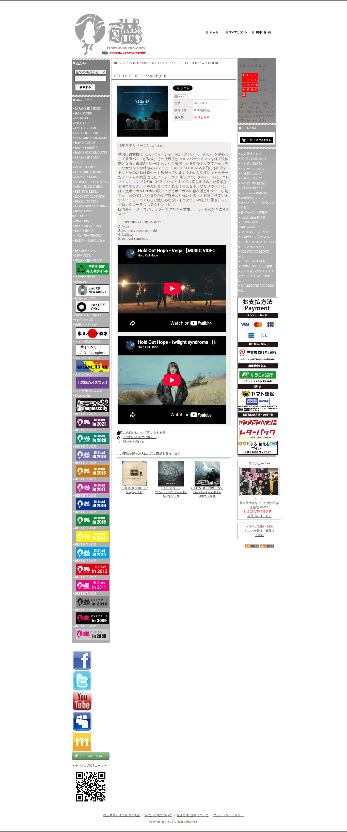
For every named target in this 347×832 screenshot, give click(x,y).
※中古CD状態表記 (253, 183)
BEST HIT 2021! (85, 414)
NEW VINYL (83, 255)
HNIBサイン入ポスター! (257, 237)
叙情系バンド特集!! (254, 212)
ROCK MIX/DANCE (88, 226)
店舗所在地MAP (252, 188)
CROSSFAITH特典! (253, 261)
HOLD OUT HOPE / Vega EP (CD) (197, 62)
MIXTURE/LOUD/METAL (92, 138)
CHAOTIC (82, 123)
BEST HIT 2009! (85, 610)
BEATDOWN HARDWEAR (82, 213)
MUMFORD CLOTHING (91, 206)
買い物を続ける (133, 441)
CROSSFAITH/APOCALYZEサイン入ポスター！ (257, 244)
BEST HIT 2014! (85, 528)
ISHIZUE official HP (253, 159)
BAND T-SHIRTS (86, 148)
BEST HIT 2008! (85, 626)
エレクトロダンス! (87, 358)
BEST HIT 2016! (85, 495)
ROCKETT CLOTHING (90, 196)
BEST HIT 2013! (85, 544)
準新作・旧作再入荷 (88, 260)
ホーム (118, 62)
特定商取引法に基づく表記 (121, 815)
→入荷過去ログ (251, 154)
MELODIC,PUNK (86, 133)
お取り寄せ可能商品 (88, 235)
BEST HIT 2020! (85, 430)
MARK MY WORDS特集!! (254, 278)
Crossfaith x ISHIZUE (254, 193)
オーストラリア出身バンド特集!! (256, 205)
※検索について (251, 173)
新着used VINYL (86, 298)
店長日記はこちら (259, 516)
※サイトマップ (251, 178)
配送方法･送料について (193, 815)
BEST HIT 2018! (85, 463)
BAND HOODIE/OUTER (91, 152)
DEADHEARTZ (85, 167)
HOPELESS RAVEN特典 (257, 266)
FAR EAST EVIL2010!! (256, 232)
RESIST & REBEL (86, 191)
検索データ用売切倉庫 (90, 240)
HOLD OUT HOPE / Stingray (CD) (134, 490)
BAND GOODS (85, 143)
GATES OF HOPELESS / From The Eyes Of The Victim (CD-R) (207, 492)
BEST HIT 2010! (85, 593)
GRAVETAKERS (86, 177)
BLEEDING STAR (87, 201)
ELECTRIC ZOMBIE (88, 172)
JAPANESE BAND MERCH (86, 160)
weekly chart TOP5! (253, 217)
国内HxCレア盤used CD (91, 315)
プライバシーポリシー (228, 815)
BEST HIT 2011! (85, 577)
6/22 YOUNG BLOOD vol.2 (254, 254)
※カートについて (253, 168)
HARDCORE (83, 113)
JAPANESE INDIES (88, 108)
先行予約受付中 (85, 277)
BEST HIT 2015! (85, 512)
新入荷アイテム (85, 251)
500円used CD (84, 320)
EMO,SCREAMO (86, 128)
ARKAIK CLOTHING (89, 187)
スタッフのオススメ (88, 374)
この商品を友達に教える (139, 437)
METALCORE (84, 118)
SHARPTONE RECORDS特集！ (256, 288)
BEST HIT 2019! (85, 446)
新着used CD (83, 282)
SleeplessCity (83, 395)
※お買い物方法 (251, 163)
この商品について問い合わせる (144, 432)
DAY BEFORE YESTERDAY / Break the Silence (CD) (171, 492)
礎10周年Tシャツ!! (253, 198)
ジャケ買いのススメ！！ (91, 391)
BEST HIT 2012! (85, 561)
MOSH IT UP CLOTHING (92, 182)
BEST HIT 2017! (85, 479)
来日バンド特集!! (86, 324)
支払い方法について (158, 815)
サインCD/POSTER (88, 341)
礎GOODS (82, 221)
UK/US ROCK (84, 231)
